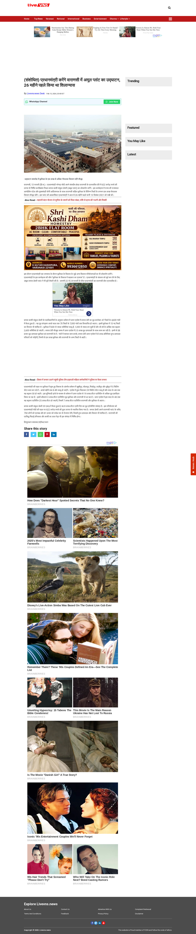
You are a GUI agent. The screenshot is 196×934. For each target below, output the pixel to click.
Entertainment (100, 19)
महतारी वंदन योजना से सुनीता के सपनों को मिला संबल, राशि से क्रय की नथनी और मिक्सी (72, 200)
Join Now (113, 101)
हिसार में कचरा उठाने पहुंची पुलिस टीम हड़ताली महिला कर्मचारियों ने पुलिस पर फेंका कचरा (72, 379)
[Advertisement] (98, 56)
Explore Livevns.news (41, 904)
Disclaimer (139, 914)
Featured (133, 128)
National (61, 19)
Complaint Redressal (143, 909)
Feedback (65, 914)
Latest (131, 154)
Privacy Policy (103, 914)
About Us (27, 909)
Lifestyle (124, 19)
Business (87, 19)
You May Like (136, 141)
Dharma (113, 19)
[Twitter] (95, 923)
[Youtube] (103, 923)
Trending (133, 81)
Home (26, 19)
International (73, 19)
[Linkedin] (99, 923)
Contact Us (65, 909)
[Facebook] (92, 923)
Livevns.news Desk (36, 93)
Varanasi (50, 19)
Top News (38, 19)
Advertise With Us (105, 909)
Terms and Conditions (32, 914)
